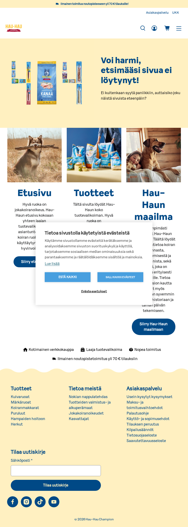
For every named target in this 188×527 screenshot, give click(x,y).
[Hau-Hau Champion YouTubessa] (54, 502)
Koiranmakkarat (25, 408)
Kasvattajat (79, 419)
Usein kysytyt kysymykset (149, 397)
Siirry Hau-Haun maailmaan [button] (154, 326)
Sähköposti (22, 460)
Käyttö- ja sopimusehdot (148, 419)
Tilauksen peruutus (143, 424)
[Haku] (143, 28)
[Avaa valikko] (178, 28)
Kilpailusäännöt (140, 430)
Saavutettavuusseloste (146, 441)
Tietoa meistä (85, 388)
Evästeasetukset (94, 291)
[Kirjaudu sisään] (154, 28)
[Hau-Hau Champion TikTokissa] (40, 502)
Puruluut (18, 413)
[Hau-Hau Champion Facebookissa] (12, 502)
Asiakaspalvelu (157, 12)
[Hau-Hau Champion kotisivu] (70, 28)
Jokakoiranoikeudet (86, 413)
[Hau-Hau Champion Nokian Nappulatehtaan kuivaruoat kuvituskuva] (94, 155)
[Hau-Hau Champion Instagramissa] (26, 502)
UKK (175, 12)
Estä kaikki (67, 277)
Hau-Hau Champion (100, 519)
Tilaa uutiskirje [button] (55, 485)
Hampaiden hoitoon (28, 419)
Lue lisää (52, 263)
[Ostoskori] (167, 28)
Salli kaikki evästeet (120, 277)
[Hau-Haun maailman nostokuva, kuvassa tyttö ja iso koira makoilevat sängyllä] (153, 155)
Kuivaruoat (20, 397)
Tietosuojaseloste (142, 435)
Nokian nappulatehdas (88, 397)
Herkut (17, 424)
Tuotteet (21, 388)
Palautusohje (138, 413)
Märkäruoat (21, 402)
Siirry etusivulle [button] (34, 262)
